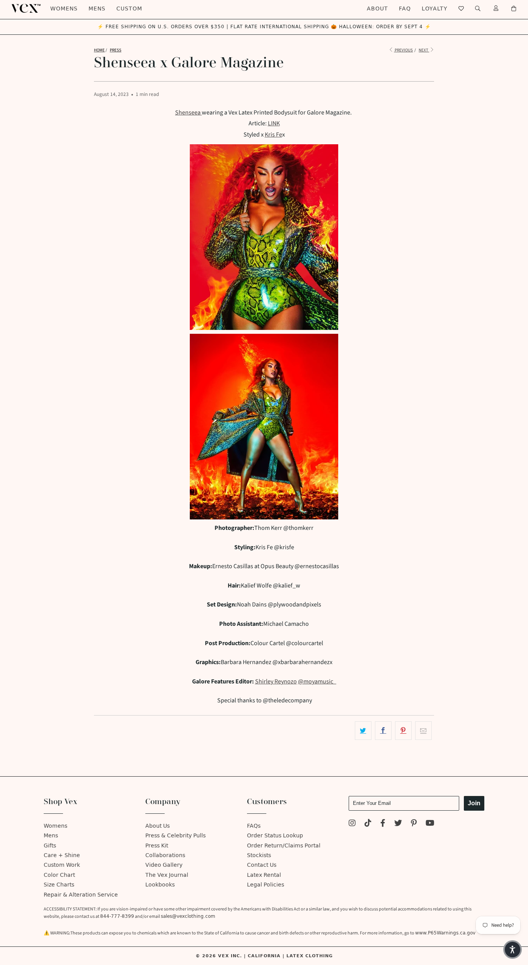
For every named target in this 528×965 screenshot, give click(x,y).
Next (424, 50)
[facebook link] (382, 824)
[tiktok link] (367, 824)
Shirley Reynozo (276, 681)
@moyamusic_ (317, 681)
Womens (64, 8)
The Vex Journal (166, 875)
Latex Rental (264, 875)
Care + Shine (62, 855)
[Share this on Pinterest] (403, 730)
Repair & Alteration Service (81, 895)
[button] (512, 949)
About (377, 8)
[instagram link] (352, 824)
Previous (403, 50)
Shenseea (188, 112)
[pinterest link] (414, 824)
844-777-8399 (117, 916)
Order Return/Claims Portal (283, 845)
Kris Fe (273, 134)
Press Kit (156, 845)
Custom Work (62, 865)
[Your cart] (513, 9)
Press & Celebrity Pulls (175, 835)
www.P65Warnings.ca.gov (445, 933)
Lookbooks (160, 884)
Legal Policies (265, 884)
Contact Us (261, 865)
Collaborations (165, 855)
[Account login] (496, 9)
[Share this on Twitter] (363, 730)
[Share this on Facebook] (383, 730)
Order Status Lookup (275, 835)
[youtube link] (430, 824)
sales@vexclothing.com (188, 916)
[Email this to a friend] (423, 730)
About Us (157, 826)
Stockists (259, 855)
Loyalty (435, 8)
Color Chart (59, 875)
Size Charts (59, 884)
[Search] (478, 9)
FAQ (405, 8)
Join (474, 803)
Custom (129, 8)
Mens (97, 8)
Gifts (50, 845)
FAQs (254, 826)
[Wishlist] (461, 9)
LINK (274, 123)
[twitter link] (398, 824)
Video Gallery (163, 865)
